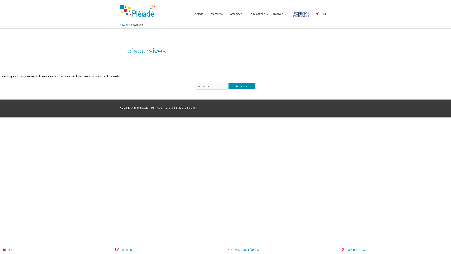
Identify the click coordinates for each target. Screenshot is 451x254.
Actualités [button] (236, 14)
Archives (278, 14)
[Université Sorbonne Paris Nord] (301, 14)
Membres (217, 14)
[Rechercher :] (212, 86)
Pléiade (198, 14)
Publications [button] (257, 14)
